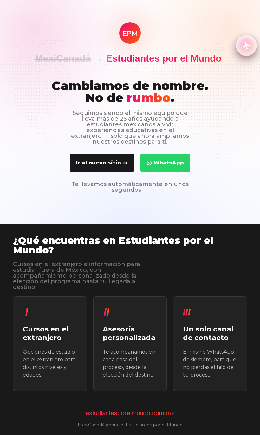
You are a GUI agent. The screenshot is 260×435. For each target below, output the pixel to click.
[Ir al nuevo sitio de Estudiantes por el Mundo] (246, 45)
